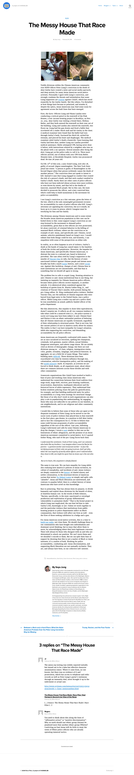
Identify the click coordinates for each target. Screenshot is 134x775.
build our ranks (47, 522)
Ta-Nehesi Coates (64, 477)
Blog (67, 18)
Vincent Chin (55, 259)
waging (61, 100)
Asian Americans (68, 558)
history (67, 472)
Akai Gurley (60, 558)
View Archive (56, 616)
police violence (83, 558)
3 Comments (77, 39)
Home (100, 5)
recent (87, 264)
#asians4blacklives (51, 558)
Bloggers (106, 5)
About (121, 5)
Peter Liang (76, 558)
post (65, 430)
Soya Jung (57, 39)
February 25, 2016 (67, 39)
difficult (56, 356)
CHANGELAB (44, 770)
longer (64, 264)
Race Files (29, 770)
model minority (50, 364)
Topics (114, 5)
